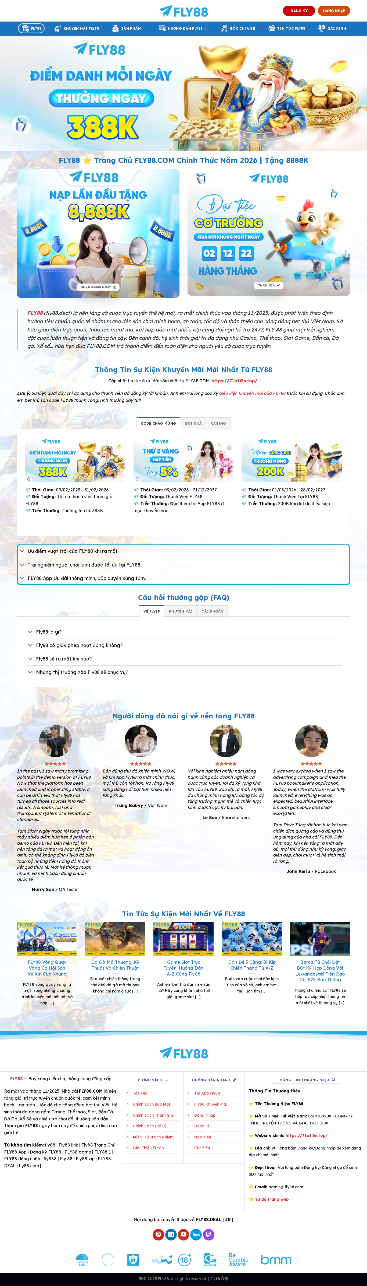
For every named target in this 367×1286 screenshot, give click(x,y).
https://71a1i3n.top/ (234, 380)
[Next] (351, 970)
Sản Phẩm (131, 28)
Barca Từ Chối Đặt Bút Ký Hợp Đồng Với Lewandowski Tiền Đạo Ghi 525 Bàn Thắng (320, 970)
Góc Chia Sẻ (242, 28)
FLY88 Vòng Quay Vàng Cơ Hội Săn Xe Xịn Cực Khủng (47, 967)
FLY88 (36, 28)
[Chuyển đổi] (22, 551)
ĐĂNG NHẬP (334, 10)
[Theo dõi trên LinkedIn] (171, 1234)
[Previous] (16, 970)
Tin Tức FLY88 (291, 28)
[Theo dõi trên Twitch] (208, 1234)
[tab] (158, 423)
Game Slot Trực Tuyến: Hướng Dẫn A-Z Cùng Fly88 (183, 967)
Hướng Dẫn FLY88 (185, 28)
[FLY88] (183, 11)
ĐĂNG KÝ (299, 10)
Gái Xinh (337, 28)
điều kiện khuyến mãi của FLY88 (252, 393)
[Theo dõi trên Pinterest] (158, 1234)
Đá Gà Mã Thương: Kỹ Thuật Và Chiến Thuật (115, 965)
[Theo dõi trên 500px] (196, 1234)
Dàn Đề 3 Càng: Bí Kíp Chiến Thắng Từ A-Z (252, 965)
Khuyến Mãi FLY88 (81, 28)
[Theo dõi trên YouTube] (183, 1234)
